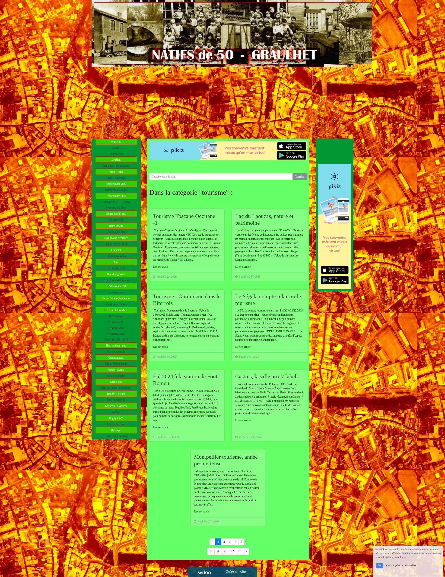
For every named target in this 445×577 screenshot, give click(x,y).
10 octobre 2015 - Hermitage (116, 202)
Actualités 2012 (116, 328)
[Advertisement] (222, 101)
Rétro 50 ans (116, 225)
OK (379, 565)
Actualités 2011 (116, 322)
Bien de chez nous (116, 345)
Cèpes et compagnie (116, 363)
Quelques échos (116, 424)
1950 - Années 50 (116, 286)
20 (218, 551)
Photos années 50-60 (116, 244)
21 (225, 551)
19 (211, 551)
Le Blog (116, 159)
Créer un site (236, 571)
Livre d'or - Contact (116, 436)
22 (232, 551)
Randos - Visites (116, 393)
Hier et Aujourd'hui (116, 256)
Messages (116, 430)
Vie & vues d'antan (116, 304)
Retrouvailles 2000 (116, 231)
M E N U (116, 141)
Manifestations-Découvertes (116, 387)
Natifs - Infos (116, 171)
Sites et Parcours (116, 400)
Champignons (116, 357)
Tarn (116, 262)
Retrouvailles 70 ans (116, 189)
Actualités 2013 (116, 333)
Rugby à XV (116, 418)
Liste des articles (116, 375)
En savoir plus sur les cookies (400, 565)
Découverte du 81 (116, 268)
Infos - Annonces (116, 177)
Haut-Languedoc (116, 274)
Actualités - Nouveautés (116, 165)
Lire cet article (160, 266)
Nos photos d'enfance (116, 238)
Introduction (116, 153)
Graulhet (116, 250)
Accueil (116, 147)
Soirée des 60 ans (116, 213)
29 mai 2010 (116, 219)
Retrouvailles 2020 (116, 183)
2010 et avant (116, 316)
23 (239, 551)
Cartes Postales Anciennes (116, 298)
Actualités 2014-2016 (116, 339)
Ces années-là (116, 292)
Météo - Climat (116, 369)
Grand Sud (116, 381)
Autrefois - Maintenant (116, 280)
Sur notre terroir (116, 351)
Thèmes (116, 412)
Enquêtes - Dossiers (116, 406)
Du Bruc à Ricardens (116, 310)
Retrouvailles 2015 (116, 196)
